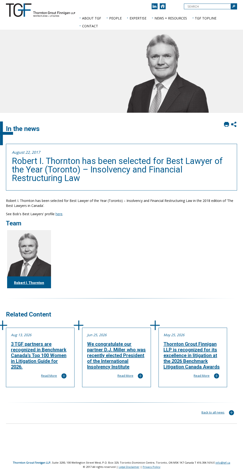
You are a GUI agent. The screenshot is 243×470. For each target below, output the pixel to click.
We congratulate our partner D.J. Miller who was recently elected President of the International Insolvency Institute (116, 355)
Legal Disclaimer (129, 467)
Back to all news (212, 412)
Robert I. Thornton (29, 283)
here (59, 214)
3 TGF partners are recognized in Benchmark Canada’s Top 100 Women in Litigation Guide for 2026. (38, 355)
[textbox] (207, 6)
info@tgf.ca (222, 462)
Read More (49, 375)
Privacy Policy (151, 467)
